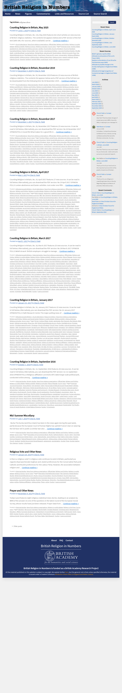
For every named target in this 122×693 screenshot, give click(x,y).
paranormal (42, 340)
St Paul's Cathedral (33, 287)
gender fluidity (48, 144)
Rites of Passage (67, 257)
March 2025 (95, 99)
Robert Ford (34, 157)
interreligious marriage (29, 148)
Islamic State (48, 148)
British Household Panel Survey (19, 140)
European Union (55, 204)
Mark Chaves (27, 398)
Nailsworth (69, 276)
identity (71, 208)
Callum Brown (73, 261)
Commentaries (43, 13)
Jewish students (60, 210)
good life (69, 144)
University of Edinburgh (43, 289)
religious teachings (21, 108)
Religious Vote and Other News (25, 451)
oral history (35, 278)
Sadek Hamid (70, 221)
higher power (53, 97)
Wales (43, 516)
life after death (32, 212)
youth (75, 227)
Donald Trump (35, 327)
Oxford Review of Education (37, 153)
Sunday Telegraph (58, 108)
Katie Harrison (26, 274)
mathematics (61, 276)
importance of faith (63, 97)
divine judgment (15, 97)
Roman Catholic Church (27, 516)
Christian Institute (37, 200)
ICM (78, 268)
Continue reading (61, 40)
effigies (19, 512)
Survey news (52, 46)
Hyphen (41, 51)
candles (40, 49)
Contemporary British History (24, 437)
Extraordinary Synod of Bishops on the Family (50, 512)
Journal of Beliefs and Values (65, 272)
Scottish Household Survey (71, 403)
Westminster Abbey (73, 289)
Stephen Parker (44, 287)
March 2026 (95, 84)
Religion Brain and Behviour (21, 281)
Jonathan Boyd (41, 272)
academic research (56, 193)
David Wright (75, 202)
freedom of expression (42, 206)
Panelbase (52, 104)
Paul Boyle (55, 217)
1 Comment (27, 443)
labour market (19, 212)
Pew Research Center (31, 55)
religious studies (37, 283)
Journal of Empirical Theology (56, 336)
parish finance (14, 401)
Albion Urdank (30, 259)
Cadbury (65, 197)
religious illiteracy (58, 344)
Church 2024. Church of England (53, 49)
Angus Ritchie (27, 386)
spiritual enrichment (70, 159)
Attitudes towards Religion (24, 189)
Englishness (34, 204)
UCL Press (17, 289)
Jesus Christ (51, 210)
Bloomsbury (41, 261)
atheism (28, 261)
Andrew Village (75, 46)
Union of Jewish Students (17, 407)
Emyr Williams (70, 327)
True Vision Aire (38, 161)
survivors (64, 347)
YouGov (55, 59)
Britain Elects (66, 91)
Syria (78, 159)
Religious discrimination (63, 281)
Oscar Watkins (44, 278)
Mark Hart (49, 212)
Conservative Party (33, 95)
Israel (68, 100)
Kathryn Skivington (67, 437)
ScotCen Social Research (59, 157)
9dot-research (39, 193)
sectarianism (47, 441)
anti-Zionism (14, 91)
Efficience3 (44, 327)
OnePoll (40, 514)
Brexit (17, 197)
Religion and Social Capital (31, 319)
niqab (11, 217)
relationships (25, 106)
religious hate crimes (45, 57)
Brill (36, 323)
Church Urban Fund (69, 476)
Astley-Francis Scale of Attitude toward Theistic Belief (57, 386)
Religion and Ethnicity (16, 87)
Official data (52, 44)
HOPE (67, 208)
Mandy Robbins (35, 276)
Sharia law (60, 285)
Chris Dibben (27, 200)
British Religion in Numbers (61, 546)
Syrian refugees (33, 225)
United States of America (17, 351)
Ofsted (27, 153)
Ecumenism (25, 266)
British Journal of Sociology (37, 140)
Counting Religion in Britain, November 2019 (32, 67)
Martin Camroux (52, 276)
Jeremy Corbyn (75, 100)
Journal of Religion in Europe (70, 148)
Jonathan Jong (51, 272)
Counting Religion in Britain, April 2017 (29, 172)
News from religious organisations (38, 44)
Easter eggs (27, 204)
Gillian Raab (70, 206)
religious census (25, 57)
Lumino (59, 102)
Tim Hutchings (72, 347)
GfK (65, 144)
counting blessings (15, 478)
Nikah (22, 153)
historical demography (62, 268)
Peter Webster (67, 278)
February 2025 (96, 101)
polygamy (68, 153)
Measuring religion (50, 317)
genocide (12, 332)
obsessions (62, 398)
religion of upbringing (36, 106)
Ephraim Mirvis (24, 97)
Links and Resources (64, 13)
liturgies (39, 338)
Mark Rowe (100, 126)
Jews (11, 102)
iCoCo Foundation (15, 270)
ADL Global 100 (33, 89)
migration (39, 151)
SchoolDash (13, 285)
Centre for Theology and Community (36, 390)
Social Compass (22, 287)
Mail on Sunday (67, 102)
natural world (48, 53)
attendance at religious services (28, 49)
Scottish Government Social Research (32, 441)
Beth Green (26, 388)
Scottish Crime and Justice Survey (38, 285)
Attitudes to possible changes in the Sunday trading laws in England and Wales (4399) (104, 67)
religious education (15, 283)
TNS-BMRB (72, 287)
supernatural (59, 405)
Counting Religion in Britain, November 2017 (32, 118)
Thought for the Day (22, 161)
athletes (75, 386)
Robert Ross (67, 283)
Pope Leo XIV (50, 55)
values (53, 289)
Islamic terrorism (60, 270)
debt (16, 327)
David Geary (69, 263)
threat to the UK (63, 287)
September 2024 (97, 108)
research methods (67, 57)
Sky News (50, 347)
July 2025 (95, 91)
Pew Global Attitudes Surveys (66, 480)
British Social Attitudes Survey (56, 140)
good (50, 332)
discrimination (35, 394)
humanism (73, 268)
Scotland (28, 59)
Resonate (69, 401)
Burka (60, 197)
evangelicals (30, 330)
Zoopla (35, 353)
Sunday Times (68, 108)
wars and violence (48, 351)
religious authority (42, 439)
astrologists (57, 321)
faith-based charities (55, 330)
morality (17, 104)
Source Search (100, 13)
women (12, 291)
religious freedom (73, 219)
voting (19, 110)
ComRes (53, 142)
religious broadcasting (45, 155)
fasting (24, 51)
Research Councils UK (35, 221)
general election (40, 97)
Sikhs (30, 347)
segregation (52, 285)
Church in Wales (31, 392)
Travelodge (36, 349)
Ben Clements (47, 195)
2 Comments (51, 407)
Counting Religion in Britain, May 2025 (29, 27)
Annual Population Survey (53, 259)
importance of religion (51, 51)
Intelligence (47, 270)
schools (49, 157)
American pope (65, 46)
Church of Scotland (69, 49)
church (46, 93)
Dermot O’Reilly (14, 204)
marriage (32, 151)
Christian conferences (16, 263)
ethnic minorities (61, 142)
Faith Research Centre (41, 330)
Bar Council (28, 509)
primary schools (21, 155)
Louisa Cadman (29, 53)
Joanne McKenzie (41, 336)
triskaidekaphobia (45, 349)
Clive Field (24, 95)
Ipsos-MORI (40, 148)
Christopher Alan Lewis (67, 390)
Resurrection (47, 221)
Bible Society (48, 91)
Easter (21, 204)
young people (28, 353)
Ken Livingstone (36, 274)
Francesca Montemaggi (17, 206)
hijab (18, 146)
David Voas (68, 202)
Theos (43, 482)
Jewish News (22, 272)
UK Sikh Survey (56, 349)
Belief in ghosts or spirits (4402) (101, 54)
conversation (52, 263)
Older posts (17, 526)
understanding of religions (69, 349)
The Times (76, 108)
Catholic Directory (58, 435)
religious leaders (69, 344)
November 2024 (97, 106)
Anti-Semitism (58, 89)
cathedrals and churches (72, 140)
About (54, 540)
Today (31, 161)
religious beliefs (14, 57)
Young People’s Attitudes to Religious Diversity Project (51, 163)
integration (21, 210)
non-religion (18, 217)
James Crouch (42, 210)
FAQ (61, 540)
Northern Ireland (27, 217)
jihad (58, 437)
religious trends (14, 516)
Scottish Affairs (35, 59)
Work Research (49, 516)
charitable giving (66, 323)
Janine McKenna (52, 437)
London (27, 276)
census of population (16, 200)
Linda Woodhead (19, 53)
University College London (69, 161)
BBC (39, 91)
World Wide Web (27, 291)
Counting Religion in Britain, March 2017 (30, 238)
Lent (26, 212)
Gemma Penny (38, 144)
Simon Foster (37, 347)
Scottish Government (56, 403)
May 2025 (95, 95)
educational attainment (37, 266)
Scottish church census (26, 223)
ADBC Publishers (23, 89)
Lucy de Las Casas (48, 338)
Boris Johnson (57, 91)
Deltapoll (69, 95)
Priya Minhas (31, 219)
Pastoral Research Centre (28, 439)
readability (19, 342)
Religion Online (35, 257)
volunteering (39, 351)
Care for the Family (74, 197)
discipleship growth (25, 327)
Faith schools (18, 268)
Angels (51, 321)
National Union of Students (48, 215)
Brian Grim (31, 323)
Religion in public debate (43, 87)
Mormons (24, 104)
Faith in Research (66, 204)
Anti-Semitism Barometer (70, 89)
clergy (18, 95)
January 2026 (96, 86)
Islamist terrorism (71, 270)
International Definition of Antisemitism (29, 100)
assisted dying (14, 49)
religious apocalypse (50, 401)
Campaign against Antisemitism (19, 93)
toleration (72, 225)
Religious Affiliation (74, 55)
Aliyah (37, 321)
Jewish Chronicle (45, 396)
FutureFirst (52, 206)
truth (14, 110)
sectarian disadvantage (61, 223)
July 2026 (95, 82)
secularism (25, 347)
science (41, 108)
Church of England (54, 93)
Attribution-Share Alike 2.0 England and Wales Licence (74, 574)
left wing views (52, 102)
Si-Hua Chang (68, 285)
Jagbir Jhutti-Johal (25, 336)
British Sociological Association (48, 197)
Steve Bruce (24, 225)
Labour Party (40, 102)
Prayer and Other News (21, 490)
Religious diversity (58, 155)
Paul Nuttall (62, 217)
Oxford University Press (69, 53)
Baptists (34, 261)
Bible (42, 91)
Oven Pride (48, 217)
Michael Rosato (20, 215)
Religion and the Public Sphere (32, 342)
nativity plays (29, 514)
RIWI (29, 157)
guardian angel (57, 332)
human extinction (74, 394)
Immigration (34, 334)
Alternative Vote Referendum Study (49, 473)
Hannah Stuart (36, 268)
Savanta (22, 59)
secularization (48, 108)
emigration (61, 327)
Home (7, 13)
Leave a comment (64, 59)
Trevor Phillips (35, 227)
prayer (56, 55)
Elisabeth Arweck (53, 327)
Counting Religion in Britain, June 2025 (103, 47)
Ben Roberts (73, 321)
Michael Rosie (39, 53)
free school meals (29, 206)
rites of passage (58, 283)
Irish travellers (74, 478)
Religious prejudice (42, 46)
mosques (45, 151)
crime (35, 437)
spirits (51, 59)
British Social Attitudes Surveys (47, 323)
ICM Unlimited (26, 334)
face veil (32, 97)
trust (11, 110)
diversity (75, 95)
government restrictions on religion (33, 208)
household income (38, 146)
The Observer (43, 225)
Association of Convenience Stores (38, 435)
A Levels (16, 259)
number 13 (35, 340)
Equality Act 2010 (50, 266)
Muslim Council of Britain (35, 104)
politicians (23, 219)
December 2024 (96, 104)
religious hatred (63, 439)
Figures (28, 13)
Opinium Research (38, 217)
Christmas (31, 142)
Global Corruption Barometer (40, 332)
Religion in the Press (50, 191)
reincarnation (63, 55)
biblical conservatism (21, 323)
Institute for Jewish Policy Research (32, 270)
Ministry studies (43, 85)
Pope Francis (42, 55)
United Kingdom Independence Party (51, 227)
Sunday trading (74, 441)
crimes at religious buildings (47, 95)
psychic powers (58, 340)
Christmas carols (64, 509)
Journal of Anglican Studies (66, 51)
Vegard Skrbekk (29, 351)
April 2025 (95, 97)
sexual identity (38, 159)
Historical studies (33, 85)
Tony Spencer (14, 443)
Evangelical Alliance (16, 51)
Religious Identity (22, 157)
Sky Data (43, 347)
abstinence (47, 193)
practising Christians (25, 401)
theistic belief (67, 405)
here (66, 572)
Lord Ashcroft (41, 212)
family (73, 204)
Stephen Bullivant (15, 225)
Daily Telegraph (61, 95)
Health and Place (50, 208)
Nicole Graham (57, 53)
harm (64, 332)
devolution (18, 266)
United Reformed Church (28, 289)
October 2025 (96, 89)
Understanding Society (53, 161)
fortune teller (31, 51)
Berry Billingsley (18, 388)
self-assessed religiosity (26, 159)
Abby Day (22, 259)
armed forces (53, 138)
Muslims (45, 104)
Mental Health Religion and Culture (42, 398)
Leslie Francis (14, 151)
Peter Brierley (60, 104)
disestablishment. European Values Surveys (43, 478)
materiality (57, 338)
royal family (42, 157)
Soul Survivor (42, 405)
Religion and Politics (63, 44)
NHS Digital (16, 153)
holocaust (69, 332)
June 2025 (95, 93)
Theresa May (57, 225)
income (76, 208)
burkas (72, 91)
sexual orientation (48, 159)
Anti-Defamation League (45, 89)
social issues (44, 59)
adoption (21, 509)
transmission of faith (24, 227)
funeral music (65, 394)
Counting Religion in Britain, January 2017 (31, 299)
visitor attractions (61, 289)
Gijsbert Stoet (27, 268)
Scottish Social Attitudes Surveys (43, 223)
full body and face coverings (70, 330)
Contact (108, 113)
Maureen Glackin (57, 212)
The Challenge (54, 287)
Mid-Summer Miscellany (22, 415)
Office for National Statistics (23, 278)
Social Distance (59, 159)
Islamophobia (61, 100)
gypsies (59, 478)
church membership (70, 200)
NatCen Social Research (61, 151)
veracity (22, 163)
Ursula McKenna (15, 163)
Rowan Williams (76, 283)
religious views (24, 221)
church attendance (21, 44)
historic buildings (26, 146)
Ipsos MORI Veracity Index (49, 100)
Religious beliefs (20, 46)
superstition (57, 347)
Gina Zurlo (27, 332)
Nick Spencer (45, 480)
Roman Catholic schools (58, 221)
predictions (49, 340)
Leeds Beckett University (57, 274)
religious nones (57, 57)
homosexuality (59, 208)
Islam (26, 210)
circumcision (65, 392)
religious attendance (74, 342)
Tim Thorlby (75, 405)
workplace (18, 291)
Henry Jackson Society (48, 268)
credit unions (26, 478)
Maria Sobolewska (23, 151)
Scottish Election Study (42, 403)
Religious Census (30, 46)
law (46, 102)
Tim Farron (65, 225)
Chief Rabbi (40, 93)
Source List (84, 13)
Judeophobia (17, 102)
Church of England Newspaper (31, 202)
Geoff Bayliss (20, 332)
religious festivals (72, 191)
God (37, 51)
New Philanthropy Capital (23, 340)
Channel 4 (13, 142)
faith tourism (68, 512)
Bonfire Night (42, 509)
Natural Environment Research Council (69, 215)
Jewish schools (31, 272)
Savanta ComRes (33, 108)
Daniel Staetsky (60, 263)
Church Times (45, 202)
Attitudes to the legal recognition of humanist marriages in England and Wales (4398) (104, 73)
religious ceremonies (49, 281)
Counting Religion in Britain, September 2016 (33, 361)
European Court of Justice (63, 266)
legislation (33, 338)
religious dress (34, 57)
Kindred (16, 514)
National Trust (35, 215)
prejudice (12, 155)
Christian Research (22, 142)
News (17, 13)
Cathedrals (32, 93)
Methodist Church (68, 212)
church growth (59, 200)
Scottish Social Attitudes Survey (19, 405)
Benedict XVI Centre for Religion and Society (65, 195)
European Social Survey (27, 144)
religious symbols (47, 283)
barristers (35, 509)
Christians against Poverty (23, 325)
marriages (44, 276)
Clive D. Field (35, 30)
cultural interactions (70, 325)
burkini (64, 388)
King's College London (29, 102)
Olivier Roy (53, 480)
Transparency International (24, 349)
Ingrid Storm (48, 146)
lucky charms (19, 398)
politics (66, 104)
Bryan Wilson (53, 388)
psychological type (69, 340)
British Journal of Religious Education (56, 261)
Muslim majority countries (69, 338)
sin (78, 223)
